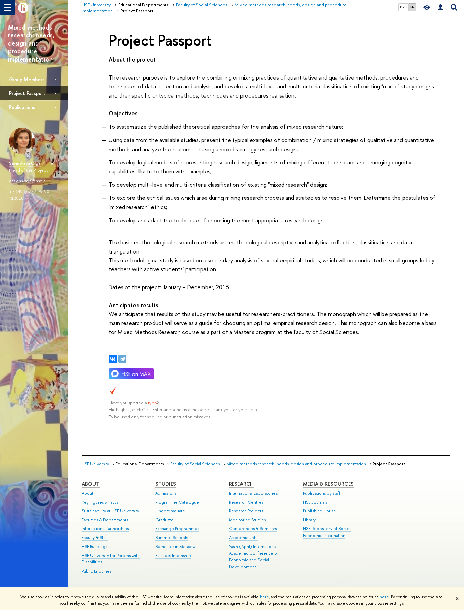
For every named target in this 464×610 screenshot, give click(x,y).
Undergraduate (170, 511)
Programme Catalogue (177, 502)
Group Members (27, 79)
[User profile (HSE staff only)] (440, 7)
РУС (403, 7)
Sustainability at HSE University (110, 511)
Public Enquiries (96, 571)
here (264, 597)
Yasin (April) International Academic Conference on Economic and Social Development (254, 557)
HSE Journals (315, 502)
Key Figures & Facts (100, 502)
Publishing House (319, 511)
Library (309, 520)
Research (241, 483)
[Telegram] (122, 359)
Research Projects (246, 511)
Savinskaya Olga (25, 163)
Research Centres (246, 502)
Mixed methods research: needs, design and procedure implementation (296, 464)
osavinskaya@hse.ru (28, 181)
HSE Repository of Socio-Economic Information (327, 532)
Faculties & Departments (105, 520)
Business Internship (173, 555)
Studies (165, 483)
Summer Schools (171, 537)
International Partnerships (105, 528)
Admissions (165, 493)
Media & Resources (328, 483)
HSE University (95, 464)
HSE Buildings (94, 547)
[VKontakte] (113, 359)
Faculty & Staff (95, 537)
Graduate (164, 520)
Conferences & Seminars (253, 528)
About (91, 483)
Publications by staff (321, 493)
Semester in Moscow (175, 547)
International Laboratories (253, 493)
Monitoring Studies (247, 520)
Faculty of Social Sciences (195, 464)
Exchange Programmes (177, 528)
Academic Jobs (243, 537)
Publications (22, 107)
